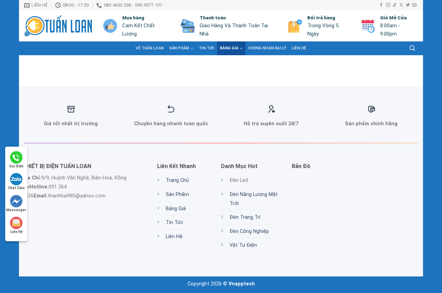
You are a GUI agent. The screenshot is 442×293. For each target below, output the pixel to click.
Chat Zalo (16, 188)
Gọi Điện (16, 166)
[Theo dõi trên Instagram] (388, 5)
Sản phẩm (179, 48)
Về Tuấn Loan (150, 48)
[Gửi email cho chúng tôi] (414, 5)
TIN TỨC (206, 48)
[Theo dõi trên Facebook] (381, 5)
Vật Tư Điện (243, 245)
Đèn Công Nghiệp (249, 231)
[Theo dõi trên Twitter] (408, 5)
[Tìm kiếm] (412, 48)
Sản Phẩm (177, 194)
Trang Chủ (177, 180)
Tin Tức (174, 222)
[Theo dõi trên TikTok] (395, 5)
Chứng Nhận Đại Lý (267, 48)
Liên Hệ (299, 48)
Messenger (16, 210)
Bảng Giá (229, 48)
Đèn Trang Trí (245, 217)
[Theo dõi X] (401, 5)
